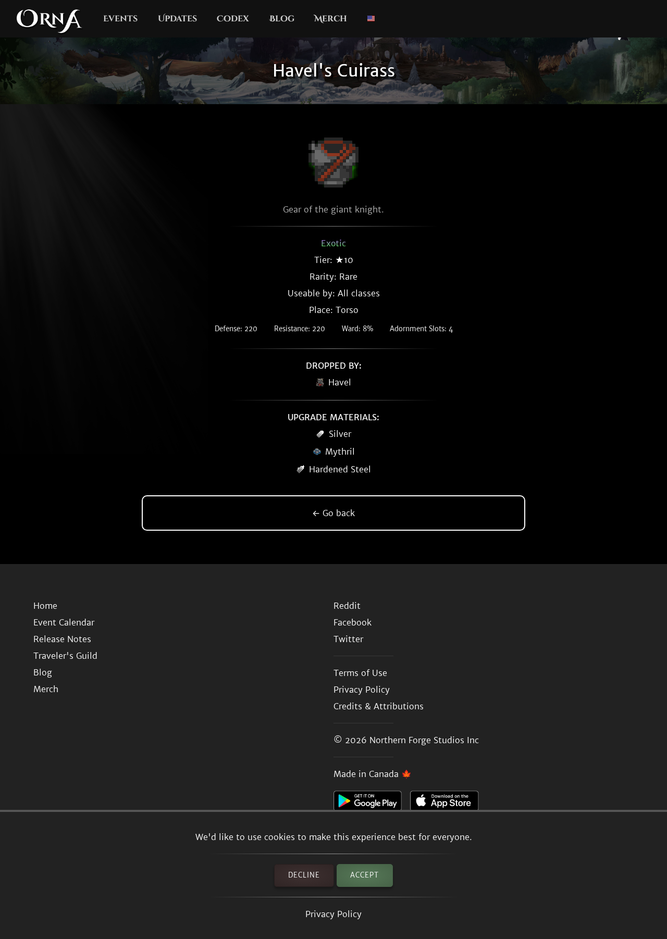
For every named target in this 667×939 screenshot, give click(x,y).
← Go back (333, 513)
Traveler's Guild (65, 655)
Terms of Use (360, 673)
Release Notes (62, 639)
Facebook (353, 622)
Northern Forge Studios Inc (424, 740)
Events (120, 18)
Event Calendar (63, 622)
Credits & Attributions (379, 706)
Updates (177, 18)
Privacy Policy (333, 914)
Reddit (347, 605)
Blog (281, 18)
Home (45, 605)
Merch (330, 18)
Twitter (348, 639)
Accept (364, 875)
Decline (304, 875)
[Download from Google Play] (372, 804)
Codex (233, 18)
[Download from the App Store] (448, 804)
